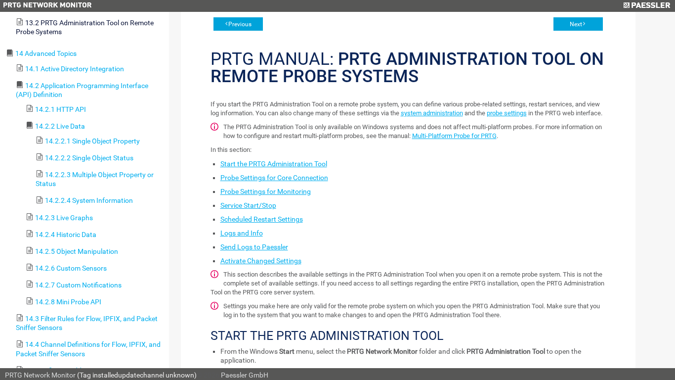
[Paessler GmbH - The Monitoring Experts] (646, 6)
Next (576, 24)
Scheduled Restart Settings (261, 219)
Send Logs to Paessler (254, 247)
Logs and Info (241, 233)
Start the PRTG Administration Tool (273, 164)
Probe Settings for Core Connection (274, 178)
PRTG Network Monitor (40, 375)
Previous (240, 24)
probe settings (507, 113)
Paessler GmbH (244, 375)
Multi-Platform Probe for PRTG (454, 136)
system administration (432, 113)
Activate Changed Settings (260, 261)
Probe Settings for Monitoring (265, 191)
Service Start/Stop (248, 205)
